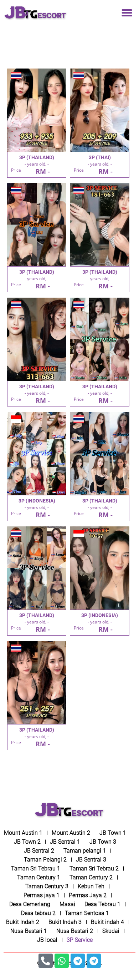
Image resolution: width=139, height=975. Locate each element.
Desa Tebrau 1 (102, 904)
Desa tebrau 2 (38, 913)
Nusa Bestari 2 (74, 931)
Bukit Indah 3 (65, 922)
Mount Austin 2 (71, 832)
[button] (126, 12)
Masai (67, 904)
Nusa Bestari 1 (28, 931)
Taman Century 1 (38, 877)
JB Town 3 (102, 841)
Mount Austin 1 (23, 832)
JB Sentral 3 (91, 859)
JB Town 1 (112, 832)
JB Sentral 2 (39, 850)
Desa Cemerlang (29, 904)
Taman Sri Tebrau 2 (94, 868)
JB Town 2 (27, 841)
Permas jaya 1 (42, 895)
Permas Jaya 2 (88, 895)
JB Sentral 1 (65, 841)
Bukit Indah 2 (22, 922)
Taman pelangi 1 (84, 850)
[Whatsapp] (62, 961)
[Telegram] (78, 961)
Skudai (110, 931)
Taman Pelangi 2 (45, 859)
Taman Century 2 (91, 877)
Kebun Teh (91, 886)
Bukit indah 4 (107, 922)
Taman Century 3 (46, 886)
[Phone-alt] (45, 961)
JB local (47, 939)
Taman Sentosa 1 (87, 913)
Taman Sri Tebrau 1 (35, 868)
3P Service (80, 939)
